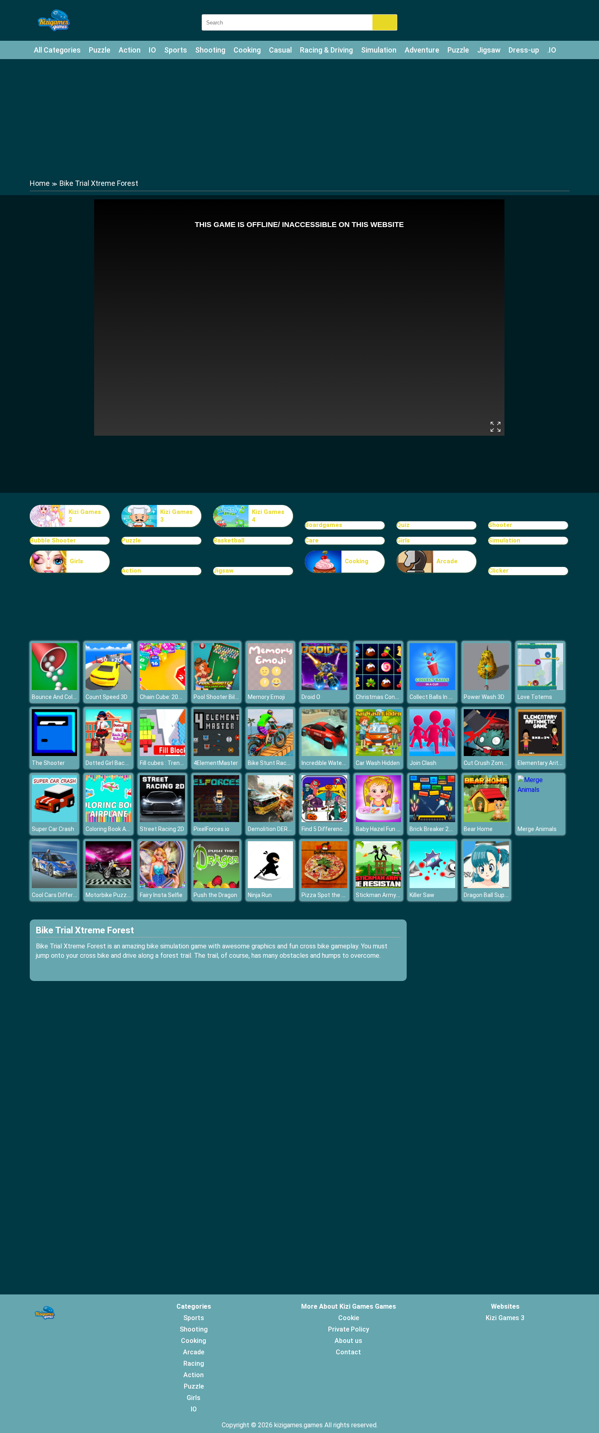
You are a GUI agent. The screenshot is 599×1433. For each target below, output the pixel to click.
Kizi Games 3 (176, 516)
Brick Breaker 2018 (434, 829)
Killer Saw (422, 895)
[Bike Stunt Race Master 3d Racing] (270, 754)
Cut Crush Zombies (489, 763)
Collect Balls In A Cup (437, 697)
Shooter (500, 525)
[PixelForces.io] (216, 820)
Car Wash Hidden (378, 763)
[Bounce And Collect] (54, 688)
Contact (348, 1352)
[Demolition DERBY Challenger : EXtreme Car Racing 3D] (270, 820)
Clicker (498, 570)
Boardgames (323, 525)
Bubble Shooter (53, 540)
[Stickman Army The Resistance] (378, 886)
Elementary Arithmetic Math (555, 763)
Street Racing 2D (162, 829)
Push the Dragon (215, 895)
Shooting (210, 50)
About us (348, 1341)
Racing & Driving (326, 50)
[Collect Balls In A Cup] (432, 688)
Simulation (378, 50)
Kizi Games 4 (268, 516)
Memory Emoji (266, 697)
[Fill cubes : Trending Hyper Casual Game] (162, 754)
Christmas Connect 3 (384, 697)
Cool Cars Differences (60, 895)
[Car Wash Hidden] (378, 754)
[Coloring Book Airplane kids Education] (108, 820)
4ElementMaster (216, 763)
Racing (193, 1363)
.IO (551, 50)
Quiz (403, 525)
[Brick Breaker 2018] (432, 820)
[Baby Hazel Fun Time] (378, 820)
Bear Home (478, 829)
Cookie (348, 1318)
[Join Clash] (432, 754)
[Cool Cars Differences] (54, 886)
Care (312, 540)
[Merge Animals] (540, 790)
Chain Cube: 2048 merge (171, 697)
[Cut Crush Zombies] (486, 754)
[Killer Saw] (432, 886)
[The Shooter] (54, 754)
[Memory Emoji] (270, 688)
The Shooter (48, 763)
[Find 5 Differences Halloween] (324, 820)
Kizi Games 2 (84, 516)
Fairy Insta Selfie (161, 895)
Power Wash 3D (484, 697)
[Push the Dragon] (216, 886)
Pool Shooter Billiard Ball (225, 697)
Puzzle (99, 50)
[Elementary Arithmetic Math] (540, 754)
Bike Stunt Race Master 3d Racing (292, 763)
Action (130, 50)
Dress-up (524, 50)
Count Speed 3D (107, 697)
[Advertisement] (299, 118)
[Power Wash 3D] (486, 688)
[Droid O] (324, 688)
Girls (403, 540)
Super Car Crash (53, 829)
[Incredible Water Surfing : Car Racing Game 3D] (324, 754)
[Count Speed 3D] (108, 688)
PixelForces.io (211, 829)
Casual (280, 50)
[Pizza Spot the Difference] (324, 886)
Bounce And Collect (57, 697)
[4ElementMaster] (216, 754)
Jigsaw (488, 50)
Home (40, 183)
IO (152, 50)
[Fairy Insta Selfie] (162, 886)
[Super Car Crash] (54, 820)
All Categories (57, 50)
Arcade (447, 561)
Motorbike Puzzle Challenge (122, 895)
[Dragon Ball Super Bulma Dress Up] (486, 886)
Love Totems (535, 697)
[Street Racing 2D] (162, 820)
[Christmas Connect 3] (378, 688)
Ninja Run (260, 895)
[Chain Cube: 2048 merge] (162, 688)
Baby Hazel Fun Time (383, 829)
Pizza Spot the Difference (336, 895)
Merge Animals (537, 829)
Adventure (422, 50)
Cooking (247, 50)
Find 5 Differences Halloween (339, 829)
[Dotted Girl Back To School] (108, 754)
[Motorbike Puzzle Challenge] (108, 886)
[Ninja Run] (270, 886)
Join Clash (423, 763)
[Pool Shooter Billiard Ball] (216, 688)
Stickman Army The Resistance (397, 895)
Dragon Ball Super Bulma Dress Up (508, 895)
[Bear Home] (486, 820)
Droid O (311, 697)
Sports (175, 50)
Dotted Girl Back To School (120, 763)
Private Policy (348, 1329)
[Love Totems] (540, 688)
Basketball (228, 540)
